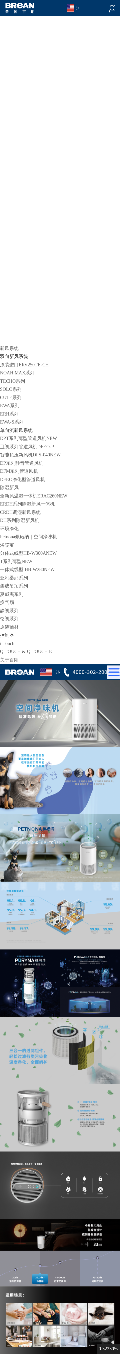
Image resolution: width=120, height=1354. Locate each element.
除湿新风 (9, 487)
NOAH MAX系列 (17, 372)
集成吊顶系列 (14, 586)
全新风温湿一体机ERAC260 (33, 496)
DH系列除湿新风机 (19, 520)
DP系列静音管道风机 (21, 463)
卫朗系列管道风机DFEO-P (27, 446)
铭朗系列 (9, 618)
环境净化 (9, 528)
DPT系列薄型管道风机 (28, 438)
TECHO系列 (12, 381)
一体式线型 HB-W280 (27, 569)
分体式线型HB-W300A (28, 553)
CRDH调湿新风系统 (20, 512)
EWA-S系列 (12, 422)
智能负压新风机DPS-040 (30, 454)
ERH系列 (9, 414)
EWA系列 (9, 405)
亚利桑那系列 (14, 577)
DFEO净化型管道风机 (22, 479)
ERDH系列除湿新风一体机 (27, 504)
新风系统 (9, 348)
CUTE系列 (11, 397)
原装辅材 (9, 627)
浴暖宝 (7, 545)
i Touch (7, 643)
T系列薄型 (16, 561)
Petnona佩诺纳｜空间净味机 (28, 536)
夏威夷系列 (11, 594)
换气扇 (7, 602)
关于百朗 (9, 659)
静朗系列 (9, 610)
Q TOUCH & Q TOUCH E (26, 651)
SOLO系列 (11, 389)
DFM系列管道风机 (19, 471)
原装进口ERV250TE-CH (24, 364)
